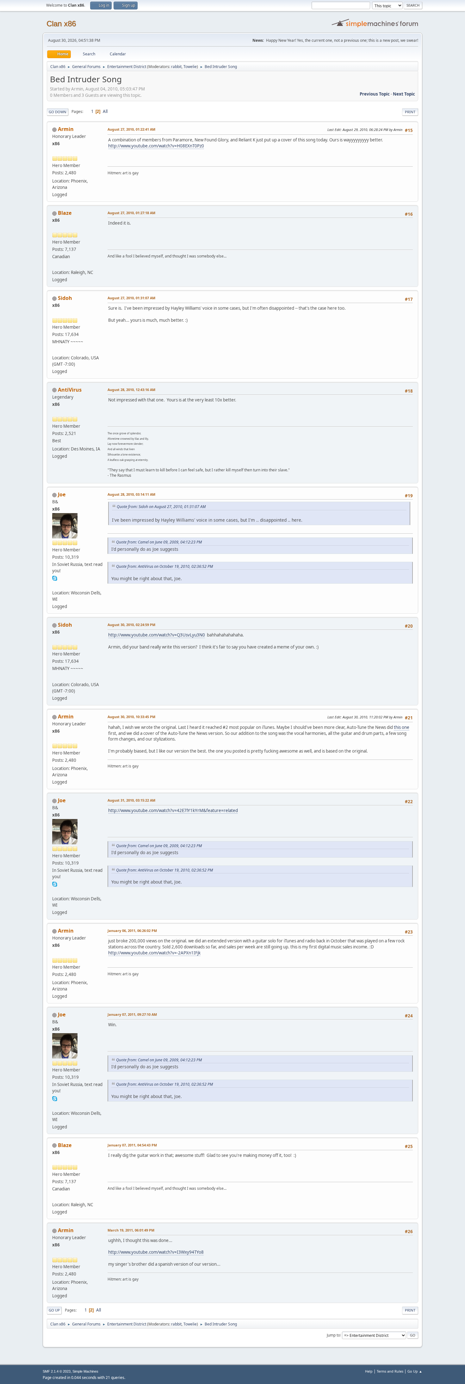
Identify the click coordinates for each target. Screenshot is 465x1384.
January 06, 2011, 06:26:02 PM (132, 930)
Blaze (64, 212)
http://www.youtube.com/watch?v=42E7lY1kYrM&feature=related (173, 810)
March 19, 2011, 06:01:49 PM (131, 1230)
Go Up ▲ (414, 1371)
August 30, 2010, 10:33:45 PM (131, 716)
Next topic (404, 94)
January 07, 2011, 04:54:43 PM (132, 1145)
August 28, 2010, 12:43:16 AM (131, 389)
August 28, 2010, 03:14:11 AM (131, 494)
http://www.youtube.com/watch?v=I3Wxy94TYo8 (156, 1252)
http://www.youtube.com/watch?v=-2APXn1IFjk (154, 953)
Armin (66, 129)
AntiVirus (70, 389)
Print (410, 111)
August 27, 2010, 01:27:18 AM (131, 212)
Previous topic (375, 94)
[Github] (54, 585)
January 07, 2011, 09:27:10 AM (132, 1014)
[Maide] (54, 265)
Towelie (190, 66)
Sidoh (65, 298)
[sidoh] (54, 350)
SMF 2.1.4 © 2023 (57, 1371)
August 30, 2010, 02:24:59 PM (131, 624)
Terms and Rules (390, 1371)
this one (401, 727)
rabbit (176, 66)
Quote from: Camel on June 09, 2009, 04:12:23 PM (159, 542)
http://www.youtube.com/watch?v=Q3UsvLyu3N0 (156, 635)
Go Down (57, 111)
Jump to (333, 1334)
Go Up (54, 1310)
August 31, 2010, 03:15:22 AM (131, 800)
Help (369, 1371)
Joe (61, 494)
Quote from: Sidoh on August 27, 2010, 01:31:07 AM (161, 506)
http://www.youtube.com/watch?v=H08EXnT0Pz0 (156, 146)
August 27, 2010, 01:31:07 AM (131, 297)
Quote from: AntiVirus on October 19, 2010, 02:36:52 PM (164, 566)
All (105, 111)
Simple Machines (85, 1371)
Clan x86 (61, 23)
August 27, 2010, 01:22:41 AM (131, 129)
